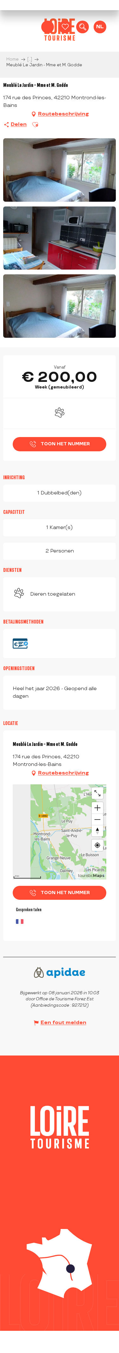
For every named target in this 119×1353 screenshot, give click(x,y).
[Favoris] (65, 27)
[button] (82, 27)
